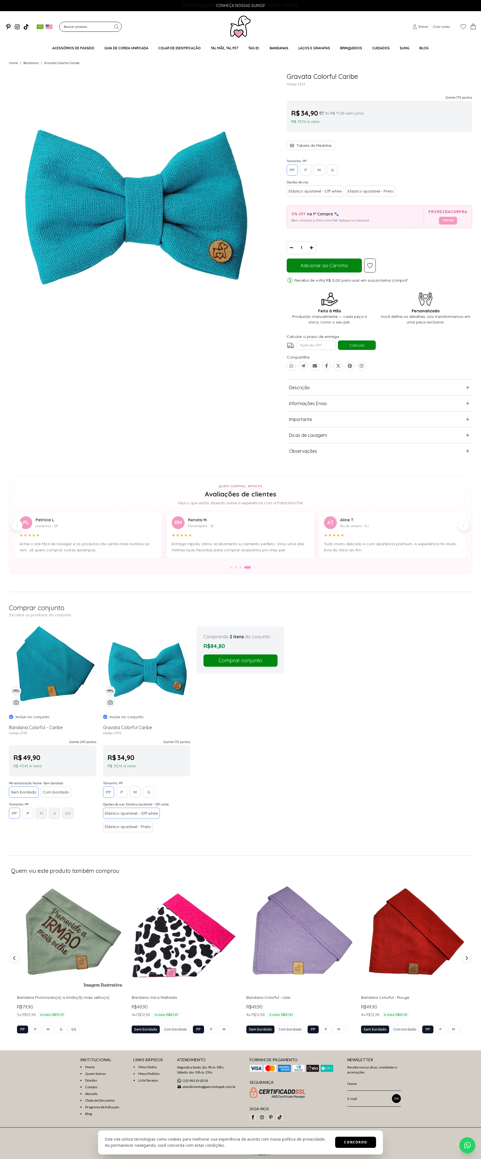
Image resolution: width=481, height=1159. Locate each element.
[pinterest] (8, 27)
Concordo (355, 1142)
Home (13, 63)
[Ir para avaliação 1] (231, 567)
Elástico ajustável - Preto (371, 191)
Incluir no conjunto (33, 716)
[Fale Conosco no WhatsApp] (467, 1145)
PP (292, 169)
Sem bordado (23, 792)
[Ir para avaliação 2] (236, 567)
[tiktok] (26, 27)
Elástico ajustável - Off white (315, 191)
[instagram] (17, 27)
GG (68, 813)
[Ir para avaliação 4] (247, 567)
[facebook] (253, 1117)
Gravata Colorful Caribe (61, 63)
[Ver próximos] (465, 958)
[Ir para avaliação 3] (241, 567)
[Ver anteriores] (15, 958)
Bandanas (31, 63)
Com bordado (56, 792)
